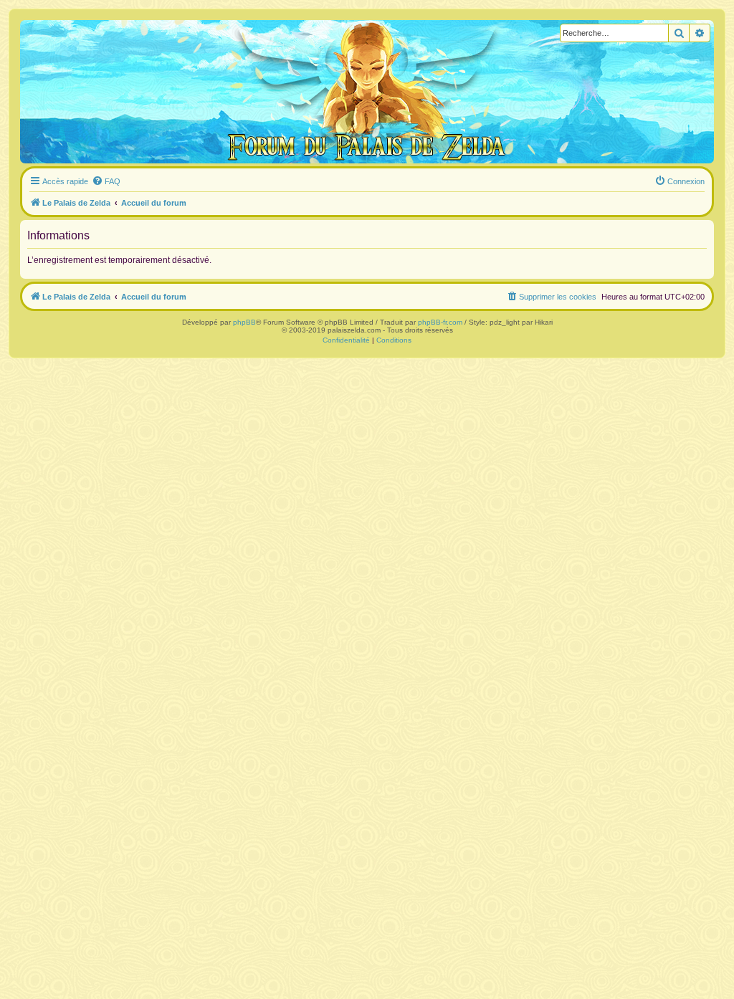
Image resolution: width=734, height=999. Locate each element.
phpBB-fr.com (440, 322)
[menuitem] (106, 181)
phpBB (244, 322)
